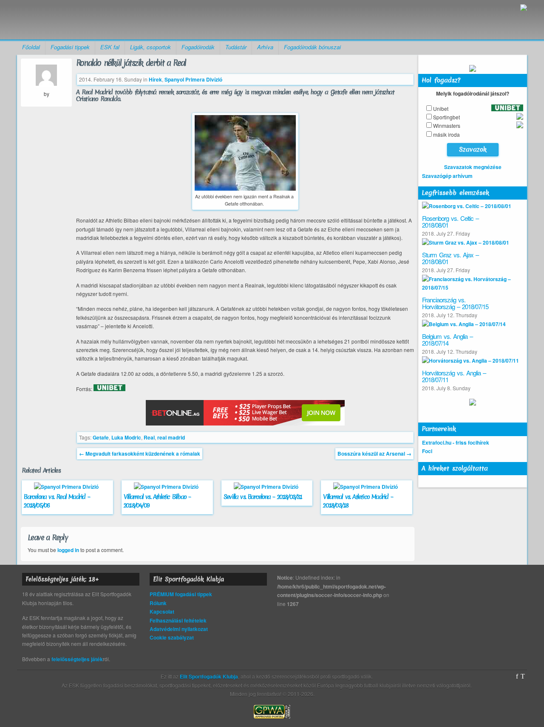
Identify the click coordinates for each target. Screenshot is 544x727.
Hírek (155, 79)
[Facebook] (517, 676)
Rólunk (158, 603)
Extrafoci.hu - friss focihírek (455, 442)
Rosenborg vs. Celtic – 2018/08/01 (450, 222)
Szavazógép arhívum (447, 176)
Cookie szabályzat (172, 637)
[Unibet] (109, 389)
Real (149, 437)
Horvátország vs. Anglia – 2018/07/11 (454, 376)
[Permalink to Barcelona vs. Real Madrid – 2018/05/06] (67, 486)
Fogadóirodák (198, 47)
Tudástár (235, 47)
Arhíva (265, 47)
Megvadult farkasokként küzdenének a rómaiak (139, 453)
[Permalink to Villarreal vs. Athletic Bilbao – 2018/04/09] (167, 486)
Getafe (101, 437)
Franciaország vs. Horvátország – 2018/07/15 (455, 303)
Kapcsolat (162, 611)
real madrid (171, 437)
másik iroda (446, 134)
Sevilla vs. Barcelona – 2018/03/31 (263, 497)
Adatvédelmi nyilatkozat (179, 629)
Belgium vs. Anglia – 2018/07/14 (447, 340)
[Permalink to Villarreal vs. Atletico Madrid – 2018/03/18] (366, 486)
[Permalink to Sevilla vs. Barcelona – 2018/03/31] (267, 486)
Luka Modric (126, 437)
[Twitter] (523, 676)
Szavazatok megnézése (473, 167)
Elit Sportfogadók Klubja (83, 19)
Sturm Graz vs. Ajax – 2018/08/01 (450, 258)
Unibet (440, 108)
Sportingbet (446, 117)
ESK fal (109, 47)
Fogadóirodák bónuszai (312, 47)
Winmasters (446, 125)
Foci (427, 451)
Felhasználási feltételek (178, 620)
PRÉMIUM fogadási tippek (181, 594)
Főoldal (31, 47)
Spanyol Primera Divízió (193, 79)
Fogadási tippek (70, 47)
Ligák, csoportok (150, 47)
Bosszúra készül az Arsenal (374, 453)
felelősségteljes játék (77, 659)
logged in (68, 550)
